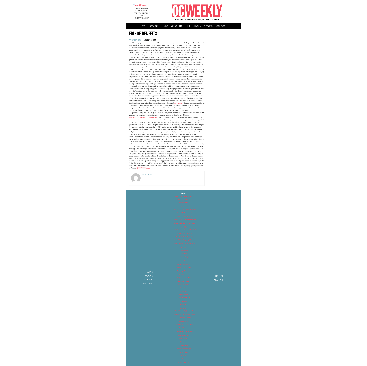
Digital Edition (221, 26)
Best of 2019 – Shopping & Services (185, 240)
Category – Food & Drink (183, 277)
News (143, 26)
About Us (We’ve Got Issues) (183, 196)
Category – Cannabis (183, 271)
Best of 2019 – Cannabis (184, 233)
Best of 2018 (184, 207)
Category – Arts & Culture (183, 267)
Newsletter (183, 305)
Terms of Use (148, 279)
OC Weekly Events (183, 335)
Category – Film (183, 274)
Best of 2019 (184, 227)
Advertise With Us (183, 200)
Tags (184, 260)
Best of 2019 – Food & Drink (184, 236)
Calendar (183, 247)
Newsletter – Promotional (184, 331)
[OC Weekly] (140, 5)
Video (183, 359)
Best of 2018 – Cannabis (184, 213)
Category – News (183, 284)
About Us (150, 272)
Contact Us (149, 276)
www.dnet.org (179, 103)
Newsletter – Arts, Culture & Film (185, 311)
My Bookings (185, 257)
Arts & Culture (176, 26)
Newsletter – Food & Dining (184, 324)
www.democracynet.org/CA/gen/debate (143, 117)
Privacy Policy (148, 283)
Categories (184, 250)
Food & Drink (154, 26)
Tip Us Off (183, 355)
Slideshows (208, 26)
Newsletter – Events (185, 317)
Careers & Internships (183, 264)
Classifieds (183, 288)
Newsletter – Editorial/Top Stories (184, 314)
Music (166, 26)
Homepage (183, 301)
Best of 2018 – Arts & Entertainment (184, 209)
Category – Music (183, 281)
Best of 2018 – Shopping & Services (185, 219)
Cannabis (196, 26)
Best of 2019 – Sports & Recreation (184, 243)
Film (188, 26)
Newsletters (183, 308)
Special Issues (183, 345)
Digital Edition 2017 (185, 297)
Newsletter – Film (184, 321)
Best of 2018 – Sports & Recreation (184, 223)
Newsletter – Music (185, 328)
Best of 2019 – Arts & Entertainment (184, 230)
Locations (185, 253)
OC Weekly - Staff (135, 40)
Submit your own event (184, 348)
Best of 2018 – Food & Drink (184, 216)
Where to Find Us (183, 362)
